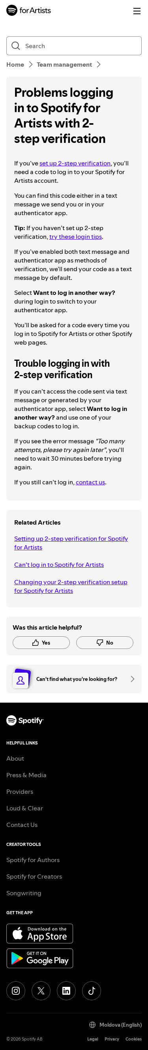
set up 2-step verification (75, 163)
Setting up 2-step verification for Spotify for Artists (71, 542)
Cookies (134, 1039)
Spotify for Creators (34, 876)
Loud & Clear (24, 808)
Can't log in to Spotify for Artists (59, 564)
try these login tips (75, 236)
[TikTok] (91, 990)
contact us (90, 482)
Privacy (112, 1039)
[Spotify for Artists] (28, 11)
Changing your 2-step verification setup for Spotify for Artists (70, 586)
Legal (92, 1039)
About (15, 758)
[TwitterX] (41, 990)
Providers (19, 791)
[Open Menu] (137, 11)
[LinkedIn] (66, 990)
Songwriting (23, 893)
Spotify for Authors (33, 859)
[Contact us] (129, 678)
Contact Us (21, 824)
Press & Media (26, 775)
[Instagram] (15, 990)
